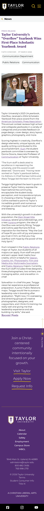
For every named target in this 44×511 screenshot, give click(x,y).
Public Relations (10, 62)
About (22, 430)
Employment (22, 441)
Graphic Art (7, 260)
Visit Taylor (22, 371)
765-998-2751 (22, 468)
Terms (22, 477)
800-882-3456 (22, 465)
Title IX (22, 484)
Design (33, 258)
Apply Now (22, 378)
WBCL (22, 449)
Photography (21, 260)
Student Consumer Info (22, 480)
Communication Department (17, 56)
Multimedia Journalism (26, 263)
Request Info (22, 386)
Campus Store (22, 445)
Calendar (22, 434)
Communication (30, 62)
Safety (22, 438)
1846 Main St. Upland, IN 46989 (22, 459)
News (8, 18)
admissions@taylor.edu (22, 462)
